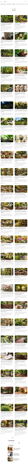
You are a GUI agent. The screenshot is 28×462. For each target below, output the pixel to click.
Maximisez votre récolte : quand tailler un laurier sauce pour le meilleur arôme (20, 327)
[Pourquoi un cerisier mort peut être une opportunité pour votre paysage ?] (21, 105)
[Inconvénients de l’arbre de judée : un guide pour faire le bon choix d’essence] (7, 390)
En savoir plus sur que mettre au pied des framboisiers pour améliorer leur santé (20, 379)
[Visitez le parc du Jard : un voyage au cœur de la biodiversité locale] (21, 121)
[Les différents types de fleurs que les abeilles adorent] (21, 239)
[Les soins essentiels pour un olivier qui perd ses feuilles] (21, 305)
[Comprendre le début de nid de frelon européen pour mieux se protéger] (21, 36)
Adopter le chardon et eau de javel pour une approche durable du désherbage (6, 24)
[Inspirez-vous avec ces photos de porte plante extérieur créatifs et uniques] (7, 172)
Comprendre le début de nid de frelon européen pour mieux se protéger (20, 41)
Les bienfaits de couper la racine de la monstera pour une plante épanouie (21, 58)
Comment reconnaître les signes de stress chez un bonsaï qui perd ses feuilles (7, 41)
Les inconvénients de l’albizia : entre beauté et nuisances (7, 429)
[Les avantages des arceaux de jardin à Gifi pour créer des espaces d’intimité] (21, 172)
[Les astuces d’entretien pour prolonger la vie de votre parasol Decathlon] (7, 239)
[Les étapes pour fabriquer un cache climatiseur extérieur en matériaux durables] (7, 189)
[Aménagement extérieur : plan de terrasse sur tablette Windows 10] (7, 373)
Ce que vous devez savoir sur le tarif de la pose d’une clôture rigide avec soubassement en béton (21, 429)
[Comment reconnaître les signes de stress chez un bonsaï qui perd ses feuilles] (7, 36)
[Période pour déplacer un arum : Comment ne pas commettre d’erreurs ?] (7, 138)
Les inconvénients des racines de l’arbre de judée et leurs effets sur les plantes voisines (7, 310)
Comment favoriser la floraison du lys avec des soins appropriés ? (20, 144)
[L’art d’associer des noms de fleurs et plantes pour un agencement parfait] (7, 288)
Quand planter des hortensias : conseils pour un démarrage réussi (7, 261)
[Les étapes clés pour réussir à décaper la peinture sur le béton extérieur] (21, 88)
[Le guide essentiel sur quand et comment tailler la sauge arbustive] (7, 407)
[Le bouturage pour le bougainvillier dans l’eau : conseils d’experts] (21, 70)
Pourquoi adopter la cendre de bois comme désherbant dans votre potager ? (7, 344)
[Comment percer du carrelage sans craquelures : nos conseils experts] (7, 356)
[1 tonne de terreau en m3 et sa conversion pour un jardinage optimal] (21, 356)
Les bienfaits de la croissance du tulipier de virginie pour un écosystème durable (20, 293)
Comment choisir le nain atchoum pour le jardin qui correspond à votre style (7, 228)
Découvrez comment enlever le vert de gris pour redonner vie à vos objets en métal (16, 459)
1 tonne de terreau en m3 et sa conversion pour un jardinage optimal (20, 361)
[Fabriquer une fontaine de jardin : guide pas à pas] (21, 271)
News (14, 457)
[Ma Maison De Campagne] (5, 1)
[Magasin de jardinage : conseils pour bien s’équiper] (7, 322)
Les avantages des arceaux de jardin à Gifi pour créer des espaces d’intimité (21, 177)
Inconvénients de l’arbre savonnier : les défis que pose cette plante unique (21, 160)
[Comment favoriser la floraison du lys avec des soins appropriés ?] (21, 138)
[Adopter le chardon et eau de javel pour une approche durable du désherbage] (7, 19)
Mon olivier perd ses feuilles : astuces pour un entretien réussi (20, 194)
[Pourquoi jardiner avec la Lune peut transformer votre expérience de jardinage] (7, 105)
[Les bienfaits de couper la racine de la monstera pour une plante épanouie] (21, 53)
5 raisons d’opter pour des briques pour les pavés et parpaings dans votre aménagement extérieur (20, 344)
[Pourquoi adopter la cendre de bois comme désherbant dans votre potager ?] (7, 339)
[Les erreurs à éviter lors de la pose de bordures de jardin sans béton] (21, 407)
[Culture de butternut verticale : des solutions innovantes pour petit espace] (7, 271)
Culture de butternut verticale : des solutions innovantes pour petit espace (6, 277)
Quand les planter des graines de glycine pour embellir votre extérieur (6, 211)
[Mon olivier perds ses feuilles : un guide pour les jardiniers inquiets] (7, 88)
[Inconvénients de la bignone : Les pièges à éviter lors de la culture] (21, 223)
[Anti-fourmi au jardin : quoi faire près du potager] (21, 19)
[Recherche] (24, 1)
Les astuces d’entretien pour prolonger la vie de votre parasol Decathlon (6, 245)
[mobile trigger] (1, 1)
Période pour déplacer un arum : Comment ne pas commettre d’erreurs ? (6, 144)
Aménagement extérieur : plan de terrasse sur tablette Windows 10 (6, 378)
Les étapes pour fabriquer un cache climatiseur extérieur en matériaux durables (7, 194)
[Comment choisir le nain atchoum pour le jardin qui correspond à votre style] (7, 223)
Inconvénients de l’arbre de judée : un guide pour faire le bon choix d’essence (6, 396)
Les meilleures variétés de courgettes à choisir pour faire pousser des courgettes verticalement (6, 76)
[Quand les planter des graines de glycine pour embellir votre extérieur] (7, 206)
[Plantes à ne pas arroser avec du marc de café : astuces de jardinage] (21, 206)
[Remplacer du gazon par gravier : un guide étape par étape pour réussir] (21, 256)
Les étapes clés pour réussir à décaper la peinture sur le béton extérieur (20, 93)
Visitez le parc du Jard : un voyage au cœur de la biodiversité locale (21, 126)
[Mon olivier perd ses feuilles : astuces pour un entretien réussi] (21, 189)
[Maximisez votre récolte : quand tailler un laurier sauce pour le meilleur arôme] (21, 322)
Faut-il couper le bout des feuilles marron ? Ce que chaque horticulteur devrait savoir (7, 127)
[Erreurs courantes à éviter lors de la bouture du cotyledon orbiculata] (7, 154)
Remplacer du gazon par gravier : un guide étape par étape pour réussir (21, 261)
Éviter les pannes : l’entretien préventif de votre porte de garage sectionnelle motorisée (16, 454)
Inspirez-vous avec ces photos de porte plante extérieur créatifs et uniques (6, 177)
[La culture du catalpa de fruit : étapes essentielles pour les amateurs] (7, 53)
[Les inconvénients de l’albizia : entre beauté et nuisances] (7, 423)
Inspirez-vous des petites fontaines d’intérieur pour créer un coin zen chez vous (21, 396)
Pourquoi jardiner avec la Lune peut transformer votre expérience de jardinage (7, 110)
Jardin (1, 30)
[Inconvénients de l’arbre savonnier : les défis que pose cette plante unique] (21, 154)
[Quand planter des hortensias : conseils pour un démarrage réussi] (7, 256)
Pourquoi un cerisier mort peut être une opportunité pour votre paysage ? (21, 110)
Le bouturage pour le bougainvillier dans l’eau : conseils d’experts (21, 75)
